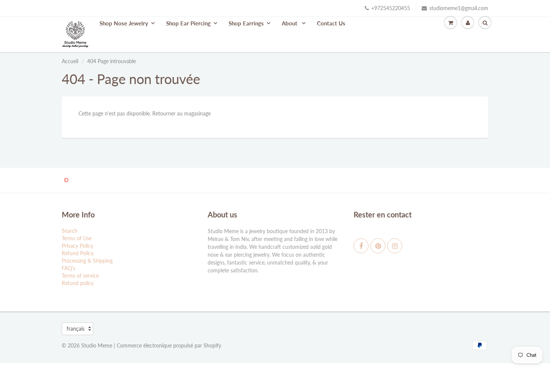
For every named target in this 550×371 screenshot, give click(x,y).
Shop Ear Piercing (188, 23)
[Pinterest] (377, 245)
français (76, 328)
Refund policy (78, 283)
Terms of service (80, 275)
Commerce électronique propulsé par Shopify (169, 345)
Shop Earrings (246, 23)
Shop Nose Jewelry (124, 23)
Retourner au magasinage (181, 113)
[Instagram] (394, 245)
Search (69, 231)
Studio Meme (96, 345)
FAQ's (68, 268)
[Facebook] (361, 245)
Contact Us (331, 23)
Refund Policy (78, 253)
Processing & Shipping (87, 260)
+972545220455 (390, 8)
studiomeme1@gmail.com (458, 8)
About (290, 23)
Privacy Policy (77, 245)
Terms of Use (77, 238)
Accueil (70, 61)
